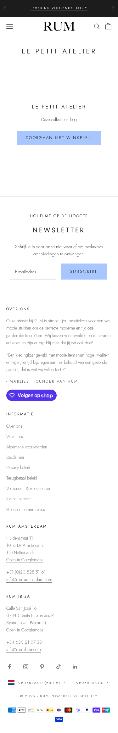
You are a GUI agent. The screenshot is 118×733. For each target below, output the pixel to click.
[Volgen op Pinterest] (42, 667)
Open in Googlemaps (24, 560)
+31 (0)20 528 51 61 (26, 572)
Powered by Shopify (74, 695)
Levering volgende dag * (59, 8)
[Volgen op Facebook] (9, 667)
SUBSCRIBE (84, 271)
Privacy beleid (18, 467)
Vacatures (14, 436)
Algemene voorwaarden (26, 447)
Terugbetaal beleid (21, 478)
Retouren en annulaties (25, 509)
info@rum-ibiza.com (23, 649)
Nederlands (90, 682)
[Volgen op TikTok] (58, 667)
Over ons (14, 426)
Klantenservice (18, 499)
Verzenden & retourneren (28, 488)
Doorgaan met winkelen (59, 138)
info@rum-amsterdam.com (29, 579)
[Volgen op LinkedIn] (75, 667)
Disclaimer (15, 457)
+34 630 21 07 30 (24, 642)
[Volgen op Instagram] (26, 667)
